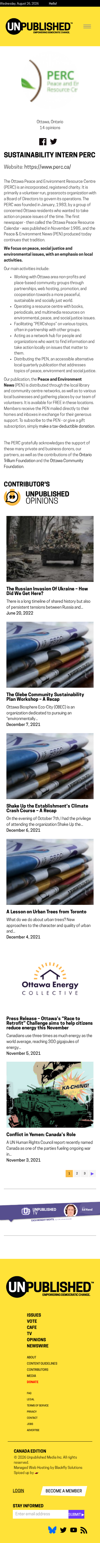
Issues (34, 1316)
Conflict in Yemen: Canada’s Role (41, 1135)
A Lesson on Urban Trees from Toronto (46, 912)
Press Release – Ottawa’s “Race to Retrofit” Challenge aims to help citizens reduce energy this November (49, 1024)
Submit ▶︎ (76, 1515)
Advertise (33, 1430)
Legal (30, 1399)
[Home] (39, 26)
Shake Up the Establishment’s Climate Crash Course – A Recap (47, 808)
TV (29, 1334)
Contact (32, 1418)
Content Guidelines (42, 1363)
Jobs (30, 1424)
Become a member (64, 1491)
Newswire (37, 1346)
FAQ (29, 1393)
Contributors (37, 1370)
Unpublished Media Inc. (44, 1458)
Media (31, 1376)
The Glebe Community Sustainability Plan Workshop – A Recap (45, 697)
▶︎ (92, 1174)
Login (18, 1491)
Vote (32, 1322)
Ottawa (56, 461)
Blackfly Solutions (68, 1468)
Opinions (36, 1340)
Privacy (32, 1412)
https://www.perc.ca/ (47, 167)
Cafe (32, 1328)
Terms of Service (38, 1405)
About (31, 1357)
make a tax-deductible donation (66, 427)
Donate (32, 1382)
